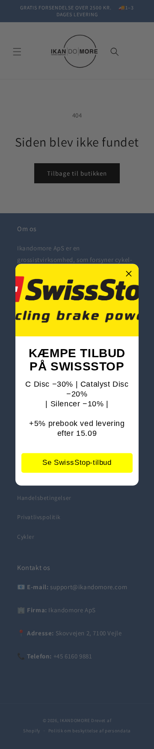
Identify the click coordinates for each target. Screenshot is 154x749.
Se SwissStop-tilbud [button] (76, 462)
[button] (128, 273)
